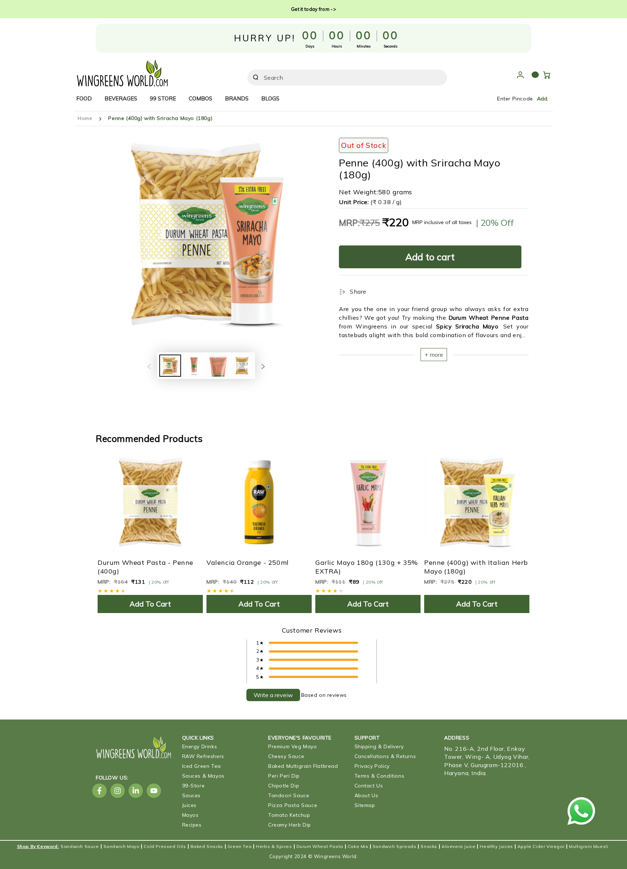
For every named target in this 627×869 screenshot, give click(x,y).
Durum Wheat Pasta (319, 846)
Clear (421, 77)
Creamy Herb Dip (289, 825)
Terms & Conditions (380, 776)
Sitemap (365, 805)
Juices (189, 805)
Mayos (190, 815)
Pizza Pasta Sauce (292, 805)
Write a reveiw (273, 695)
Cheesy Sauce (286, 756)
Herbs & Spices (274, 846)
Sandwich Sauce (80, 846)
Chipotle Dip (283, 785)
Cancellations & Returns (385, 756)
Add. (542, 98)
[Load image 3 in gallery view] (218, 366)
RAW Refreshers (203, 756)
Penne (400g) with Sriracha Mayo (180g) (160, 118)
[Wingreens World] (122, 71)
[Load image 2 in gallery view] (194, 366)
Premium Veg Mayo (292, 746)
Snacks (429, 846)
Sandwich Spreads (395, 846)
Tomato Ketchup (289, 815)
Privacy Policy (372, 766)
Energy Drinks (199, 746)
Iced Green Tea (201, 766)
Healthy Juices (496, 846)
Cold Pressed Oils (165, 846)
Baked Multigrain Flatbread (303, 766)
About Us (366, 795)
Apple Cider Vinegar (541, 846)
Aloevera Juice (458, 846)
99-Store (193, 785)
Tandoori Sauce (288, 795)
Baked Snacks (206, 846)
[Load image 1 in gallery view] (170, 366)
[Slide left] (149, 366)
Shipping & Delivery (379, 746)
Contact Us (369, 785)
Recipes (192, 825)
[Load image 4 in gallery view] (242, 366)
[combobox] (337, 78)
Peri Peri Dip (284, 776)
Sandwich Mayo (121, 846)
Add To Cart (150, 603)
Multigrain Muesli (588, 846)
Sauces (191, 795)
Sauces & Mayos (203, 776)
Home (85, 118)
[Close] (437, 77)
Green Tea (239, 846)
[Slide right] (263, 366)
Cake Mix (358, 846)
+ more (434, 354)
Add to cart (430, 257)
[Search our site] (255, 77)
